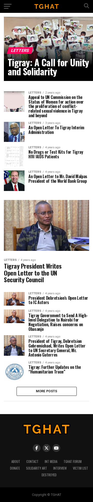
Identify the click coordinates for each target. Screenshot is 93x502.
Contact (32, 461)
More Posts (46, 391)
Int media (51, 461)
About (15, 461)
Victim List (80, 468)
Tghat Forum (73, 461)
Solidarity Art (36, 468)
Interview (60, 468)
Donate (15, 468)
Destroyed (49, 474)
